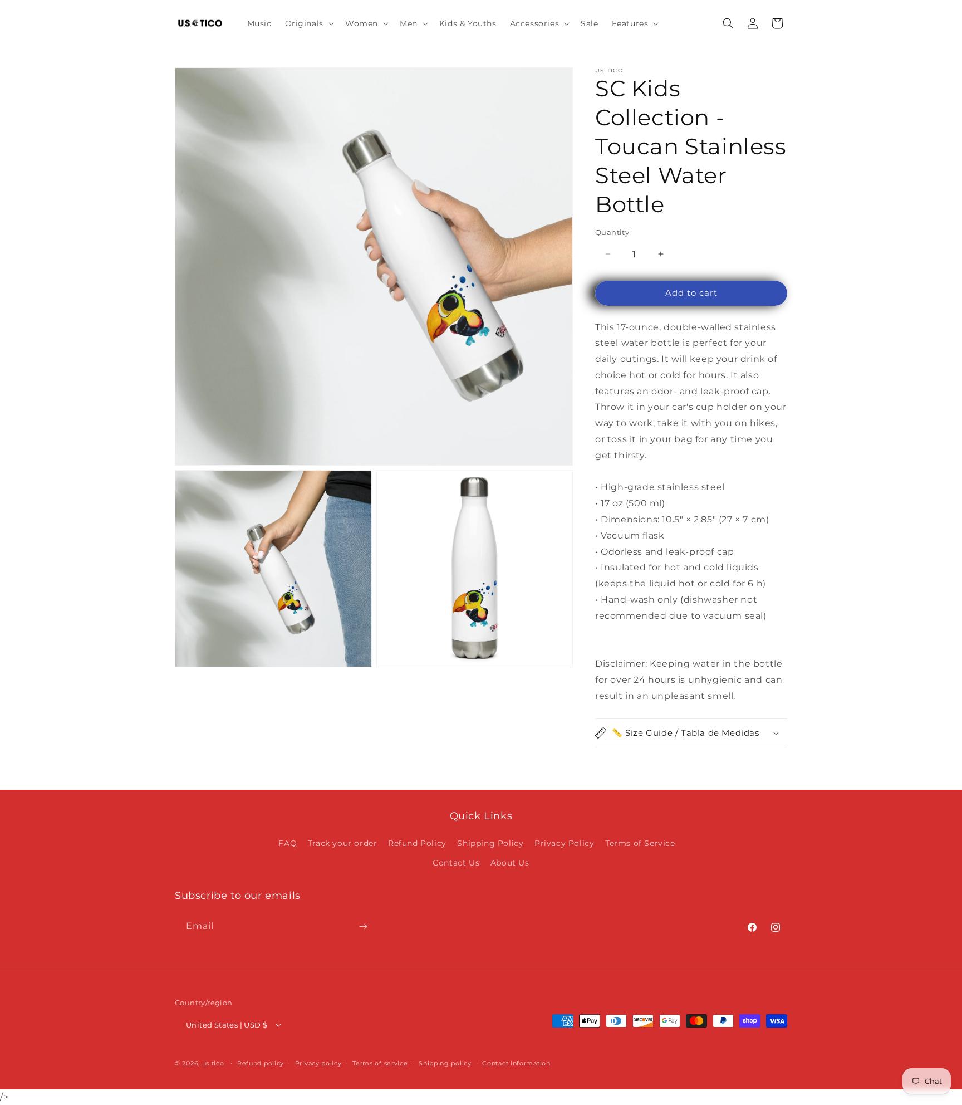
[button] (308, 23)
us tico (213, 1063)
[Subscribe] (363, 926)
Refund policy (260, 1063)
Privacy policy (318, 1063)
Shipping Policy (490, 843)
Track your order (342, 843)
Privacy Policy (564, 843)
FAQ (287, 843)
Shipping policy (445, 1063)
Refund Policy (417, 843)
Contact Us (456, 863)
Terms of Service (640, 843)
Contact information (516, 1063)
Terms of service (380, 1063)
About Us (509, 863)
